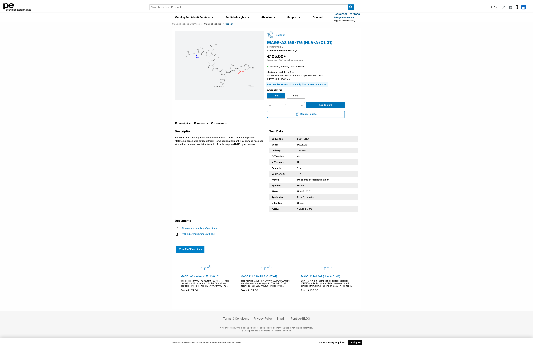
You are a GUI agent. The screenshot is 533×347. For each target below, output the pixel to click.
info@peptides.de (344, 17)
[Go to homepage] (17, 7)
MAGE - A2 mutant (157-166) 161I (200, 276)
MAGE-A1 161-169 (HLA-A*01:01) (320, 276)
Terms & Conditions (236, 318)
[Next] (355, 279)
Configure (355, 342)
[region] (266, 279)
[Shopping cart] (510, 7)
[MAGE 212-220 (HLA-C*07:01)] (266, 267)
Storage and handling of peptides (199, 228)
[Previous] (178, 279)
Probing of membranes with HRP (198, 233)
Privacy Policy (263, 318)
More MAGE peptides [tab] (190, 249)
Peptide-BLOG (300, 318)
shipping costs (252, 328)
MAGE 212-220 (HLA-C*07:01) (259, 276)
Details (206, 297)
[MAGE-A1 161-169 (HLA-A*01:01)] (326, 267)
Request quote (308, 114)
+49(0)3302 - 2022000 (347, 14)
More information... (235, 342)
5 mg (295, 95)
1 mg (276, 95)
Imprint (281, 318)
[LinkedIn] (523, 7)
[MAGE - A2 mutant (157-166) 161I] (206, 267)
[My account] (504, 7)
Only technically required (331, 342)
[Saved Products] (517, 7)
